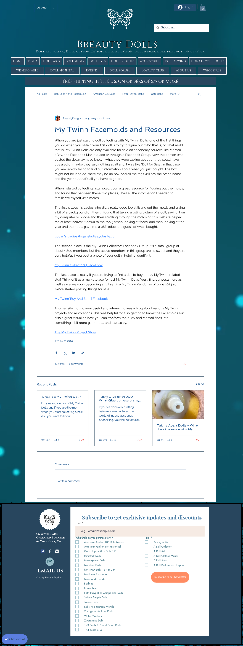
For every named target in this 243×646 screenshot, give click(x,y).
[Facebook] (42, 551)
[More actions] (184, 118)
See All (200, 383)
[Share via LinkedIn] (73, 353)
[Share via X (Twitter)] (65, 353)
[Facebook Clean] (50, 551)
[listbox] (45, 8)
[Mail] (50, 561)
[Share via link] (82, 353)
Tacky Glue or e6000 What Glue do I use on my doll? (119, 398)
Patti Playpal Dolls (133, 93)
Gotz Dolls (157, 93)
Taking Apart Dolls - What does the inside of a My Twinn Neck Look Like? (177, 427)
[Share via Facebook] (56, 353)
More (173, 93)
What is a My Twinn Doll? (61, 396)
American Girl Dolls (104, 93)
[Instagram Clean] (57, 551)
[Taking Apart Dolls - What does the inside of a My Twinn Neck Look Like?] (178, 404)
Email (78, 523)
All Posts (42, 93)
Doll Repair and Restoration (70, 93)
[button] (45, 8)
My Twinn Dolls (64, 340)
